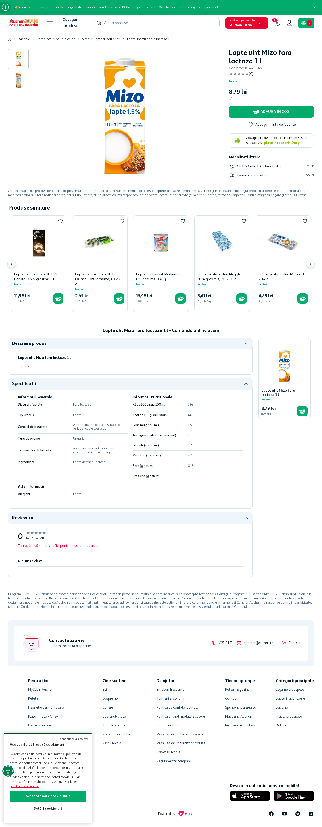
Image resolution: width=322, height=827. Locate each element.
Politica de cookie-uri (25, 786)
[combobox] (157, 23)
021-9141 (225, 643)
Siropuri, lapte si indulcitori (101, 39)
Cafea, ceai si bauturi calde (56, 39)
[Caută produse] (99, 23)
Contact (295, 643)
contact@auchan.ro (258, 643)
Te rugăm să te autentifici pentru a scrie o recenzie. (58, 546)
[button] (246, 23)
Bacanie (24, 39)
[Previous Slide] (11, 264)
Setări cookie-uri (48, 808)
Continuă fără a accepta (74, 739)
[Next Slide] (310, 264)
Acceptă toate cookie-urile (48, 796)
